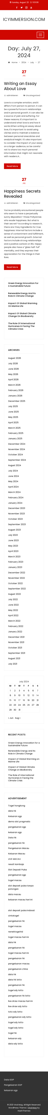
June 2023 (13, 540)
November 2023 (16, 513)
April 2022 (13, 615)
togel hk (12, 1033)
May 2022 (13, 610)
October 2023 (15, 518)
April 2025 (13, 422)
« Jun (10, 717)
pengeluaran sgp (17, 826)
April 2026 (13, 379)
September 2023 (17, 524)
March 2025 (14, 427)
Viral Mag (32, 1107)
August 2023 (14, 529)
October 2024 (15, 454)
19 (28, 700)
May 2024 (13, 481)
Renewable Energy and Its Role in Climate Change (22, 295)
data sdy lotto (15, 1043)
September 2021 (16, 653)
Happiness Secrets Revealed (22, 193)
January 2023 (15, 567)
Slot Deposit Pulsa (17, 869)
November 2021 (16, 642)
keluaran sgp (15, 832)
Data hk (12, 837)
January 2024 (15, 502)
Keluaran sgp (15, 816)
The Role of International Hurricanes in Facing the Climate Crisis (21, 326)
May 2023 (13, 545)
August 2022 (14, 594)
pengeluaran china (18, 969)
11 (24, 695)
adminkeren (12, 95)
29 (10, 709)
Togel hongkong (16, 805)
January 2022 (15, 631)
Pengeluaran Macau (18, 848)
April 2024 (13, 486)
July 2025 (13, 406)
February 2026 (15, 390)
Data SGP (9, 1079)
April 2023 (13, 551)
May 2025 (13, 417)
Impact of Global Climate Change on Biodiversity (22, 315)
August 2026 (14, 358)
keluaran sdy (14, 1038)
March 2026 (14, 384)
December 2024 (16, 443)
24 (19, 704)
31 (19, 709)
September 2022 (17, 588)
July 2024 (13, 470)
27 (33, 704)
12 (28, 695)
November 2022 (16, 578)
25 (24, 704)
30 (15, 709)
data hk (12, 810)
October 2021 (15, 647)
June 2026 (13, 368)
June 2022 (13, 604)
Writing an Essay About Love (20, 86)
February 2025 (15, 433)
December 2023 (16, 508)
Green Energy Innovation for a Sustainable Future (23, 284)
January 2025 (15, 438)
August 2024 (14, 465)
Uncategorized (33, 95)
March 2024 (14, 492)
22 (10, 704)
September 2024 (17, 459)
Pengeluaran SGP (13, 1084)
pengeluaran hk (16, 842)
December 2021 (16, 637)
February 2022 (15, 626)
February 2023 (15, 561)
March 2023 (14, 556)
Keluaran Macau (16, 853)
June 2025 (13, 411)
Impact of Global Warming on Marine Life (22, 305)
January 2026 (15, 395)
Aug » (17, 717)
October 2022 (15, 583)
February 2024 (15, 497)
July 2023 (13, 535)
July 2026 (13, 363)
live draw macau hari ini (20, 1001)
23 (15, 704)
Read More (12, 166)
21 (38, 700)
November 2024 (16, 449)
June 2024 (13, 476)
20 (33, 700)
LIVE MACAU (14, 859)
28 (37, 704)
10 (19, 695)
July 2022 (13, 599)
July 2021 (12, 663)
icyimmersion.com (24, 19)
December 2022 (16, 572)
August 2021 (14, 658)
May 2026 (13, 374)
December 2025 (16, 401)
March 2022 (14, 620)
